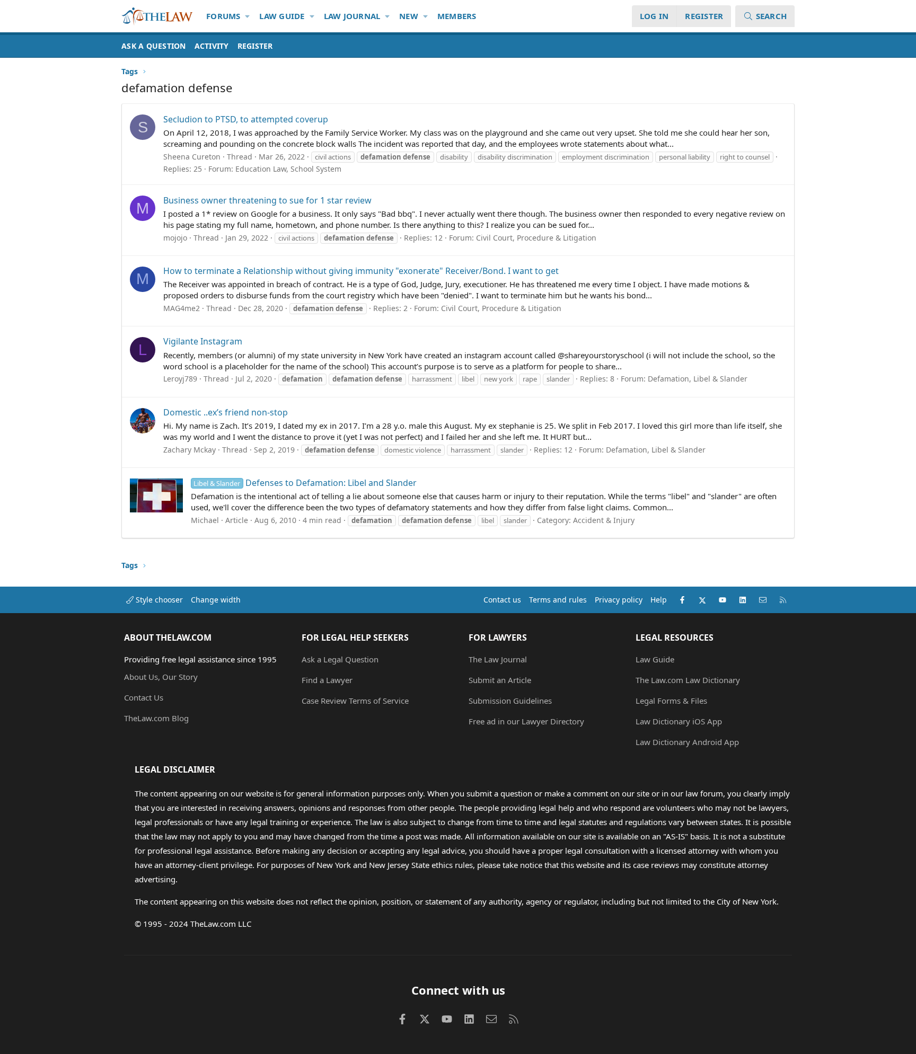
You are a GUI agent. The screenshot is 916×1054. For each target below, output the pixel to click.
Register (255, 46)
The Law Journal (498, 659)
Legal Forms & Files (671, 700)
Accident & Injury (604, 520)
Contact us (502, 600)
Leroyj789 (180, 379)
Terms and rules (558, 600)
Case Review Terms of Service (355, 700)
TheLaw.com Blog (156, 718)
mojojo (175, 238)
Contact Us (143, 697)
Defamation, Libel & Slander (697, 379)
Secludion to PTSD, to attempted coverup (245, 119)
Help (658, 600)
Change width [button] (216, 600)
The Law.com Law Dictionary (688, 680)
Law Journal (352, 16)
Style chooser (158, 600)
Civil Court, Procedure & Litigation (536, 238)
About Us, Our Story (161, 676)
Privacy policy (618, 600)
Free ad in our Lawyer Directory (526, 721)
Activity (212, 46)
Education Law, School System (288, 169)
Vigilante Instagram (202, 341)
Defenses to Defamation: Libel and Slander (304, 483)
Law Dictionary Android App (687, 742)
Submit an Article (500, 680)
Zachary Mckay (189, 450)
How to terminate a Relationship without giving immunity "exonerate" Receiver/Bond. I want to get (361, 271)
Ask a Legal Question (340, 659)
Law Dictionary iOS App (679, 721)
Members (457, 16)
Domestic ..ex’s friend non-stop (225, 412)
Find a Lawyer (327, 680)
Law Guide (281, 16)
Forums (223, 16)
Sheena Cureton (192, 157)
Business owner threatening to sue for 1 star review (267, 200)
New (408, 16)
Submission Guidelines (510, 700)
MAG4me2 (181, 308)
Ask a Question (153, 46)
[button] (247, 16)
